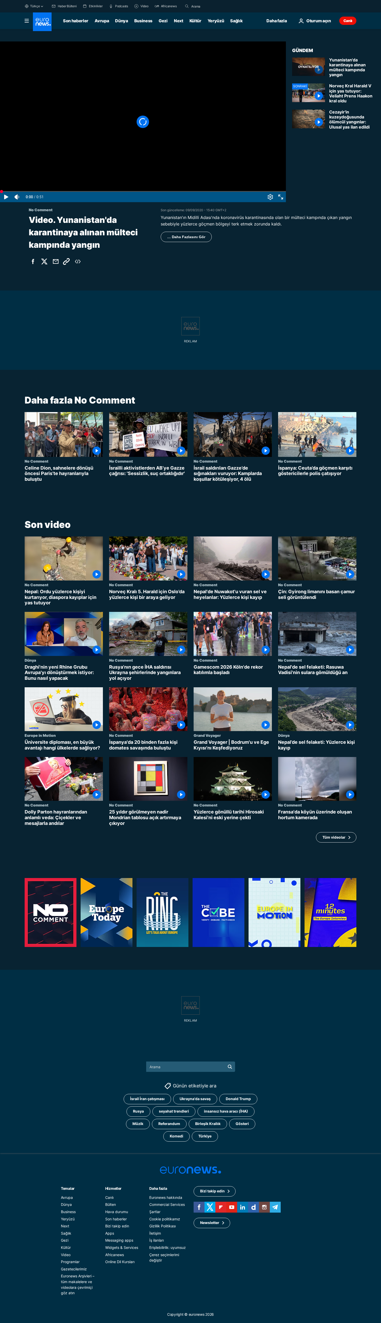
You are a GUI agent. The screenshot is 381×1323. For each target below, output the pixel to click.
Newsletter (209, 1223)
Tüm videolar (333, 837)
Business (143, 20)
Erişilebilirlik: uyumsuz (167, 1247)
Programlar (70, 1262)
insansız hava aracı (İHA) (226, 1111)
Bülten (110, 1204)
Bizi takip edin (117, 1226)
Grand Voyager (207, 735)
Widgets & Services (121, 1247)
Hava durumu (116, 1211)
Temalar (68, 1188)
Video (65, 1255)
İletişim (155, 1233)
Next (178, 20)
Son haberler (75, 20)
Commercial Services (167, 1204)
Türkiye (204, 1136)
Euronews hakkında (165, 1197)
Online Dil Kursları (120, 1262)
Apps (109, 1233)
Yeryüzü (216, 20)
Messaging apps (119, 1240)
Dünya (121, 20)
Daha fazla (158, 1188)
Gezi (163, 20)
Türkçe (35, 6)
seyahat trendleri (174, 1111)
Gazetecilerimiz (74, 1269)
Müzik (137, 1124)
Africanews (114, 1255)
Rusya (138, 1111)
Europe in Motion (40, 735)
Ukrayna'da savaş (195, 1099)
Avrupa (102, 20)
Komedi (176, 1136)
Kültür (195, 20)
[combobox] (213, 6)
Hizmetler (113, 1188)
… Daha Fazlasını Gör (186, 237)
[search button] (187, 6)
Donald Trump (238, 1099)
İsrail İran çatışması (147, 1099)
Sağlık (236, 20)
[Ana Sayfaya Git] (42, 21)
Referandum (169, 1124)
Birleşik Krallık (208, 1124)
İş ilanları (156, 1240)
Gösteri (242, 1124)
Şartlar (154, 1211)
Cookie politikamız (164, 1219)
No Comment (36, 461)
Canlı (347, 20)
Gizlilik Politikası (162, 1226)
